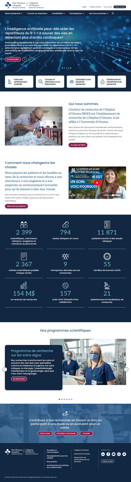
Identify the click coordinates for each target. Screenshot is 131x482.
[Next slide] (126, 369)
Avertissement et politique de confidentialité (58, 466)
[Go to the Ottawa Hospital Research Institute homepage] (24, 5)
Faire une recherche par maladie (20, 81)
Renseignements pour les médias (57, 457)
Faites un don (120, 7)
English (84, 7)
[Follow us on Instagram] (119, 454)
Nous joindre (108, 7)
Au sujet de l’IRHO (78, 145)
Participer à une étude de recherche (83, 81)
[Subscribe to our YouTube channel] (113, 454)
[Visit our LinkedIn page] (103, 454)
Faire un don (45, 433)
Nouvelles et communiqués (53, 451)
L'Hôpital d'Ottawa (81, 450)
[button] (13, 13)
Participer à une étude (66, 433)
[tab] (62, 68)
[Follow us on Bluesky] (124, 454)
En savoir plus (13, 59)
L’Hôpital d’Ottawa (95, 7)
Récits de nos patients (16, 206)
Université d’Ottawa (82, 454)
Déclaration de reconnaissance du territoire (81, 460)
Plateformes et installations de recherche (114, 81)
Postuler (86, 433)
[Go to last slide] (5, 369)
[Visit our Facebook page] (108, 454)
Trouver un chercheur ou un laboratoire (52, 81)
